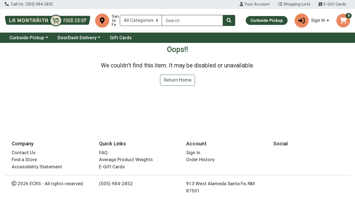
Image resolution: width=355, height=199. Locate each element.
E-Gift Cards (334, 4)
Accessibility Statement (37, 166)
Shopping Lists (296, 4)
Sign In (193, 152)
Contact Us (24, 152)
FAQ (103, 152)
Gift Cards (121, 37)
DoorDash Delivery (77, 37)
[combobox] (192, 20)
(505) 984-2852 (116, 183)
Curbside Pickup (26, 37)
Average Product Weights (126, 159)
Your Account (256, 4)
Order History (200, 159)
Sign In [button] (318, 20)
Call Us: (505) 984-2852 (31, 4)
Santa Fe (115, 20)
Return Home (177, 80)
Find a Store (24, 159)
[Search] (229, 20)
